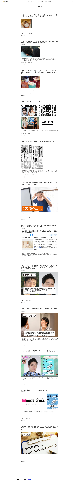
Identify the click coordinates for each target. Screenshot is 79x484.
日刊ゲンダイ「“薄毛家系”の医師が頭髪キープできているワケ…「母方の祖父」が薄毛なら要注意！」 (39, 183)
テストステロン (26, 459)
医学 (31, 300)
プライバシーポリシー (39, 473)
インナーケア (26, 93)
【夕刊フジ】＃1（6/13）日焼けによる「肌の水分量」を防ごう (37, 141)
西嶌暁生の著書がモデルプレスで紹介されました (34, 390)
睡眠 (31, 62)
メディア (29, 33)
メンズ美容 (32, 33)
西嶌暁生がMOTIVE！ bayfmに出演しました (33, 101)
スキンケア (26, 33)
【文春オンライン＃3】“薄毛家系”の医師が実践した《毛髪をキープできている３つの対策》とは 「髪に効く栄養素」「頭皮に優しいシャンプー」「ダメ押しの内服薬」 (39, 267)
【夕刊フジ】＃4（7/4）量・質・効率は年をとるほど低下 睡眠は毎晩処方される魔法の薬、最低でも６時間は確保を (39, 42)
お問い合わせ (50, 473)
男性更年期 (36, 459)
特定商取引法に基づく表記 (30, 473)
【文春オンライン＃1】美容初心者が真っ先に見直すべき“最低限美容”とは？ (39, 309)
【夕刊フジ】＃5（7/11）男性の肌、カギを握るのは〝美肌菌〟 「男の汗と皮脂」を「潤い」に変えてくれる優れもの (39, 15)
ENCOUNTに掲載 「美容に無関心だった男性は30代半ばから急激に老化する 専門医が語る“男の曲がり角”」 (39, 226)
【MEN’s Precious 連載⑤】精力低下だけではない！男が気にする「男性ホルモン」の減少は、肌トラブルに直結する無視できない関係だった (39, 428)
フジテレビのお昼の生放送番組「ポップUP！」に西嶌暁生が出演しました (39, 351)
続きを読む (22, 35)
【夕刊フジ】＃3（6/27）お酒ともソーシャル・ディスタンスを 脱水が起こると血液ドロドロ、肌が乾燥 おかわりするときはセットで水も (39, 72)
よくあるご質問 (45, 473)
